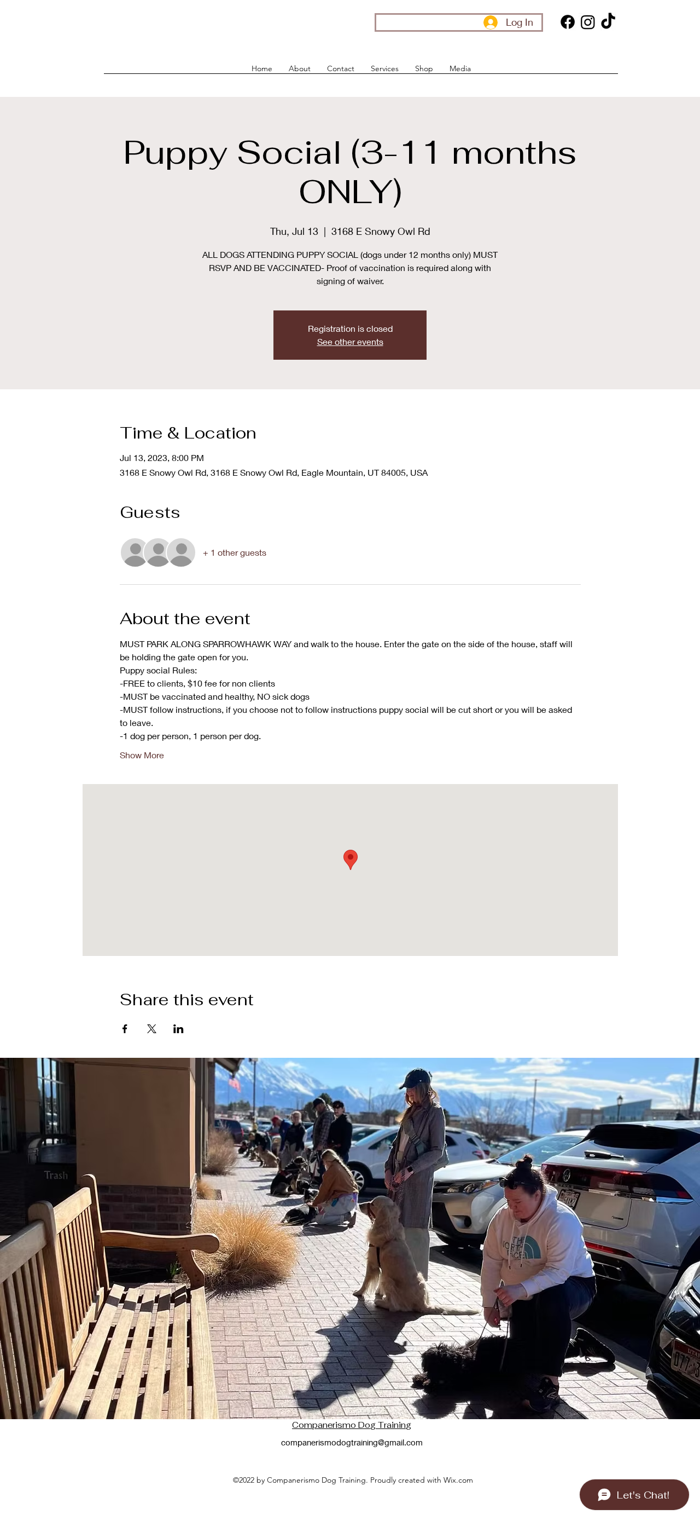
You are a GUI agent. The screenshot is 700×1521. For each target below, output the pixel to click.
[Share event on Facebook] (125, 1028)
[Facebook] (567, 22)
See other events (350, 341)
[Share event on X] (152, 1028)
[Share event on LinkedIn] (178, 1028)
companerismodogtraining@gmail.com (352, 1442)
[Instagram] (588, 22)
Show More (142, 755)
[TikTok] (608, 22)
